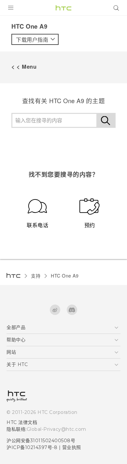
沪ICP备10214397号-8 (32, 447)
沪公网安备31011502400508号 (41, 441)
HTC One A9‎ (64, 275)
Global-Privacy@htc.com (56, 429)
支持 (35, 275)
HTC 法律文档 (22, 422)
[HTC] (63, 8)
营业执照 (71, 447)
